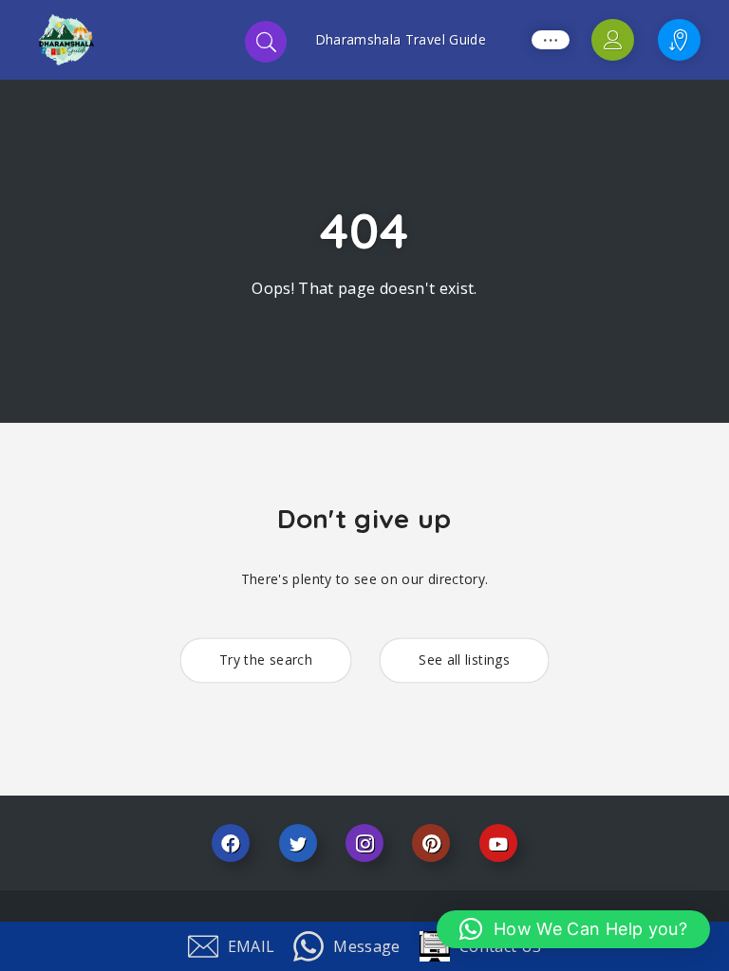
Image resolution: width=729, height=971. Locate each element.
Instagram (364, 843)
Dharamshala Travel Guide (400, 39)
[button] (573, 929)
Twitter (298, 843)
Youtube (498, 843)
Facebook (231, 843)
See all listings (464, 659)
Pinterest (431, 843)
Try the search (265, 659)
